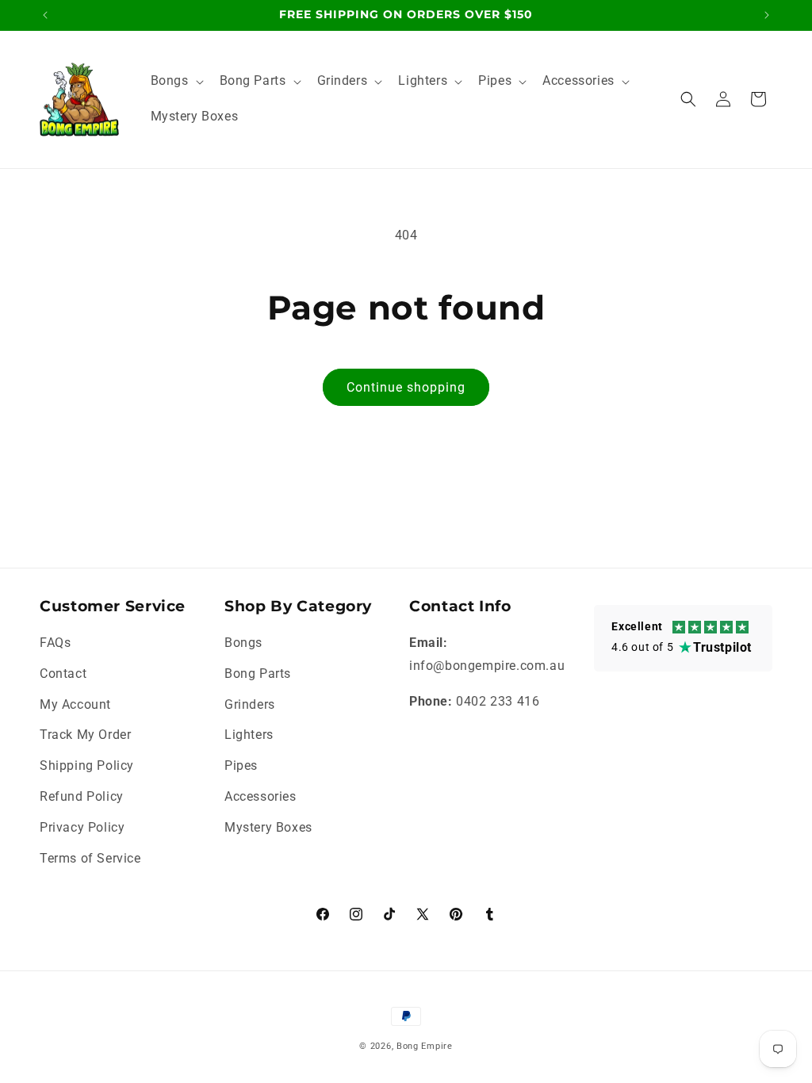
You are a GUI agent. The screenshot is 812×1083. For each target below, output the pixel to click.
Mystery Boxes (268, 827)
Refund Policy (82, 796)
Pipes (241, 765)
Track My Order (85, 734)
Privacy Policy (82, 827)
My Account (75, 704)
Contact (63, 673)
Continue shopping (406, 387)
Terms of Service (90, 858)
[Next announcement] (766, 15)
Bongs (243, 642)
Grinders (249, 704)
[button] (175, 81)
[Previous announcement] (45, 15)
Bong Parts (257, 673)
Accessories (260, 796)
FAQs (55, 642)
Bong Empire (424, 1046)
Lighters (249, 734)
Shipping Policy (87, 765)
